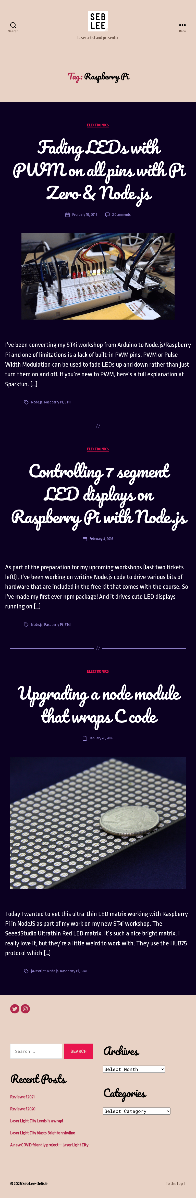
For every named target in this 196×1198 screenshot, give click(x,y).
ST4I (68, 402)
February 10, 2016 (84, 214)
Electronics (98, 125)
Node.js (36, 402)
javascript (38, 971)
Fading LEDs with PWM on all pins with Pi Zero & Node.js (98, 169)
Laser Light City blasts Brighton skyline (42, 1133)
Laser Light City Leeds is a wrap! (36, 1120)
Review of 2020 (22, 1108)
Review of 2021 (22, 1096)
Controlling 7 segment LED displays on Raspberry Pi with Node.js (98, 493)
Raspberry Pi (53, 402)
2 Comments (121, 214)
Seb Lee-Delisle (34, 1183)
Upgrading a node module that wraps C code (98, 704)
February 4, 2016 (101, 539)
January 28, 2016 (101, 738)
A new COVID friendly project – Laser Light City (49, 1145)
